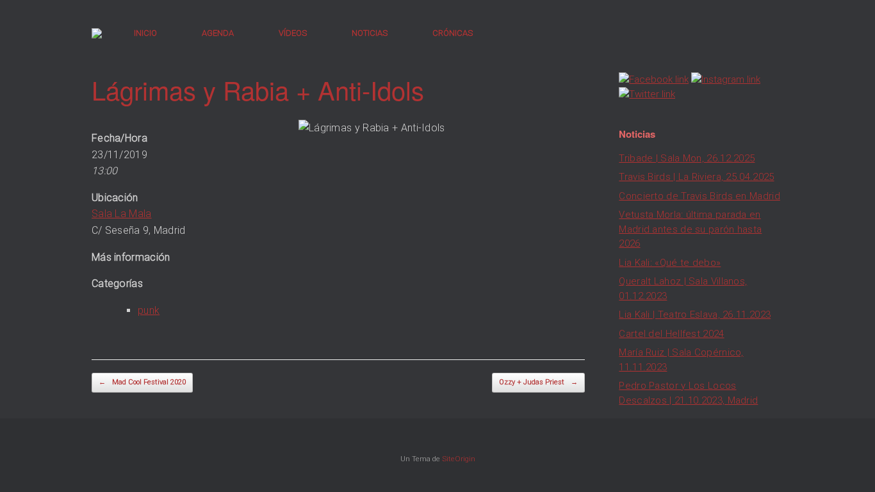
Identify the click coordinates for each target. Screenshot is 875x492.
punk (148, 310)
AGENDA (218, 33)
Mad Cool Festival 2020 (142, 382)
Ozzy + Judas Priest (538, 382)
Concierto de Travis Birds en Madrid (699, 196)
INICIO (145, 33)
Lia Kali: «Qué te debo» (670, 262)
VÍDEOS (293, 33)
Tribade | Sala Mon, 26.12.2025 (687, 158)
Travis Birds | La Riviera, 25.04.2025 (696, 177)
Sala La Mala (122, 214)
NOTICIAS (370, 33)
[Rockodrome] (97, 33)
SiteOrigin (458, 458)
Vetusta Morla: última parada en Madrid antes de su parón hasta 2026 (690, 229)
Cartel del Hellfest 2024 (671, 334)
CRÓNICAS (452, 33)
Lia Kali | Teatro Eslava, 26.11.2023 (695, 314)
